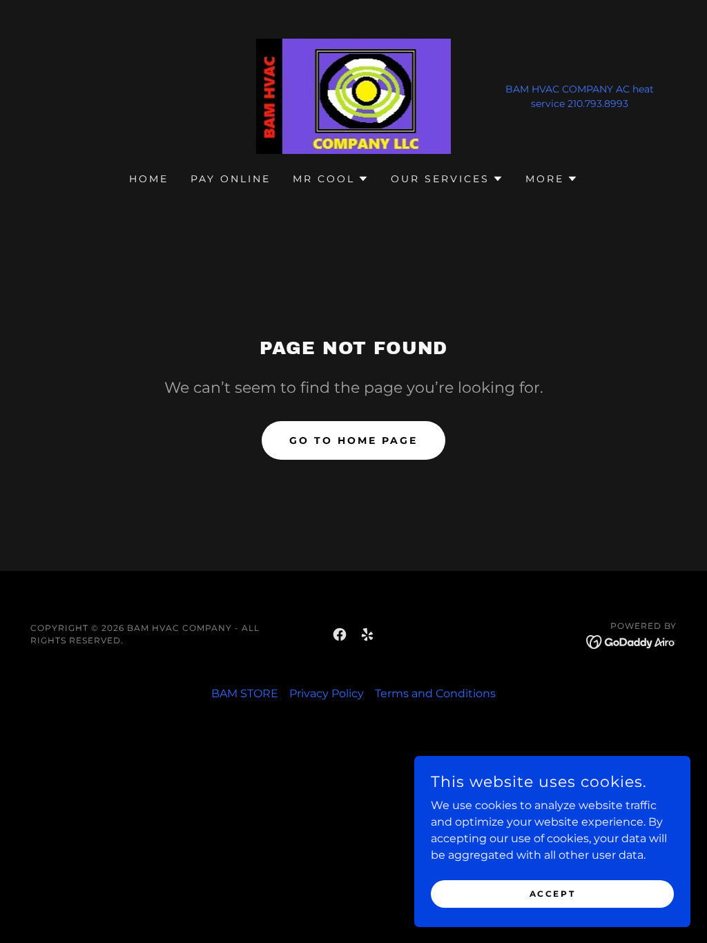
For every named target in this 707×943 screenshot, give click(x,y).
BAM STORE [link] (244, 693)
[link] (354, 95)
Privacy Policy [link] (326, 693)
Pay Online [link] (231, 179)
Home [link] (148, 179)
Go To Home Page (353, 440)
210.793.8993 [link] (598, 103)
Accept (552, 893)
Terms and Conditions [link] (435, 693)
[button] (331, 179)
